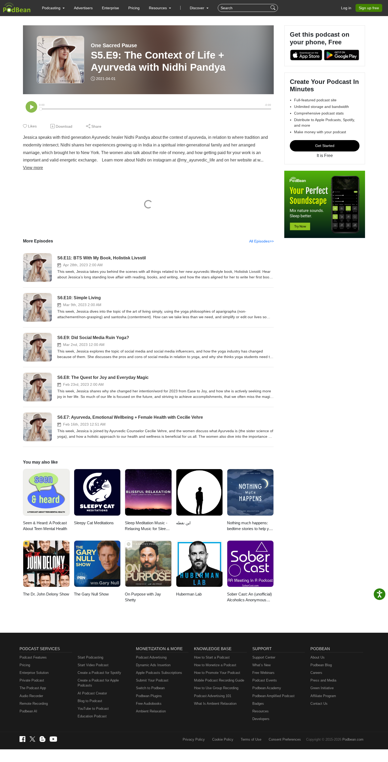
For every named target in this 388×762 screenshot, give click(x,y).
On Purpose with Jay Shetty (143, 597)
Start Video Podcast (93, 665)
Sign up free (369, 8)
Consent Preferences (285, 739)
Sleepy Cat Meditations (94, 523)
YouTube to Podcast (93, 709)
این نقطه (183, 523)
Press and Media (323, 680)
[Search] (273, 8)
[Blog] (42, 739)
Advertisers (83, 8)
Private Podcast (32, 680)
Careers (316, 673)
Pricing (134, 8)
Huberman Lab (189, 594)
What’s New (261, 665)
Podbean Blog (321, 665)
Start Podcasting (90, 657)
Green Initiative (322, 688)
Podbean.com (352, 739)
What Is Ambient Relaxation (215, 704)
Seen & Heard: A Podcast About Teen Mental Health (45, 526)
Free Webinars (263, 673)
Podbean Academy (266, 688)
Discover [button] (197, 8)
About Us (317, 657)
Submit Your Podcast (152, 680)
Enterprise (110, 8)
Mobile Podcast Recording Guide (219, 680)
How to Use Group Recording (216, 688)
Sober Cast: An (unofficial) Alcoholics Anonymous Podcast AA (249, 597)
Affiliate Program (323, 696)
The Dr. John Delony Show (46, 594)
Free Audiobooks (149, 704)
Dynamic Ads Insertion (153, 665)
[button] (53, 8)
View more (33, 167)
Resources (260, 711)
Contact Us (319, 704)
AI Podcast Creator (92, 693)
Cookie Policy (222, 739)
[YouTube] (53, 739)
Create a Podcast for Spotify (99, 673)
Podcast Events (264, 680)
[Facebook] (22, 739)
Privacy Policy (194, 739)
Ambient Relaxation (151, 711)
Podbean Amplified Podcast (273, 696)
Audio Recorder (31, 696)
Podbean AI (28, 711)
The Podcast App (33, 688)
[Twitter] (32, 739)
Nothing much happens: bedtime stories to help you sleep (250, 526)
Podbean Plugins (149, 696)
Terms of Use (251, 739)
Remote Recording (34, 704)
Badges (258, 704)
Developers (260, 719)
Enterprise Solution (34, 673)
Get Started (324, 146)
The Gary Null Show (91, 594)
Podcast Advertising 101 (212, 696)
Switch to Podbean (150, 688)
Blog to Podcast (90, 701)
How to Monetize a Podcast (215, 665)
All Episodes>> (261, 241)
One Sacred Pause (114, 45)
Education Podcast (92, 716)
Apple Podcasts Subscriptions (159, 673)
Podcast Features (33, 657)
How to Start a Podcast (212, 657)
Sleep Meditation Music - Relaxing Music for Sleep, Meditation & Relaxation (147, 526)
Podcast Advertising (151, 657)
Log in (346, 8)
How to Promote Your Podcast (217, 673)
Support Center (263, 657)
